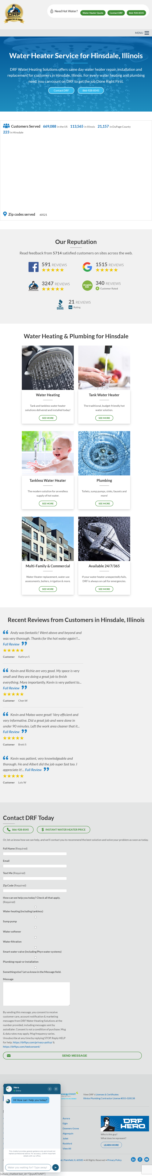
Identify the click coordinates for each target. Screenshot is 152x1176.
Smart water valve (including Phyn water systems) (32, 951)
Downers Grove (71, 1128)
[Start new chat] (50, 1089)
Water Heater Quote (93, 13)
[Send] (55, 1167)
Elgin (65, 1123)
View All (67, 1148)
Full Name (9, 848)
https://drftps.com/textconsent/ (21, 1046)
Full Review (11, 644)
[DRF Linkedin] (133, 1159)
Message (8, 979)
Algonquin (68, 1133)
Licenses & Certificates (107, 1094)
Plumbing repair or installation (20, 961)
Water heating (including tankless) (23, 911)
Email (6, 860)
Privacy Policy (114, 1160)
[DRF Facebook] (140, 1159)
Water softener (12, 931)
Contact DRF (116, 13)
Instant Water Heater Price (65, 829)
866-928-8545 (136, 13)
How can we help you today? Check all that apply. (31, 897)
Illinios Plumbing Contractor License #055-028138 (109, 1098)
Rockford (67, 1143)
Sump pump (10, 921)
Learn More (111, 1144)
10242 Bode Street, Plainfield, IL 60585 (63, 1160)
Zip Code (8, 885)
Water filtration (12, 941)
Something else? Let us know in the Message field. (32, 971)
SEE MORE (48, 417)
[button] (147, 33)
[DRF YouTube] (146, 1159)
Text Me (8, 873)
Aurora (66, 1118)
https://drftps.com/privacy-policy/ (32, 1042)
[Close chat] (56, 1089)
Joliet (65, 1138)
